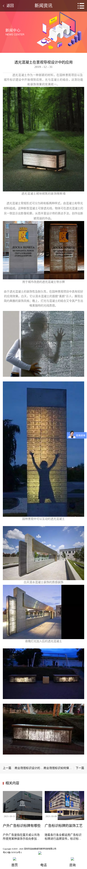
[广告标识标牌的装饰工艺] (64, 792)
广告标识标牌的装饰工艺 (64, 825)
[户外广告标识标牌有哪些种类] (22, 792)
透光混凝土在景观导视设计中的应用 (43, 62)
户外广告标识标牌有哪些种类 (22, 825)
